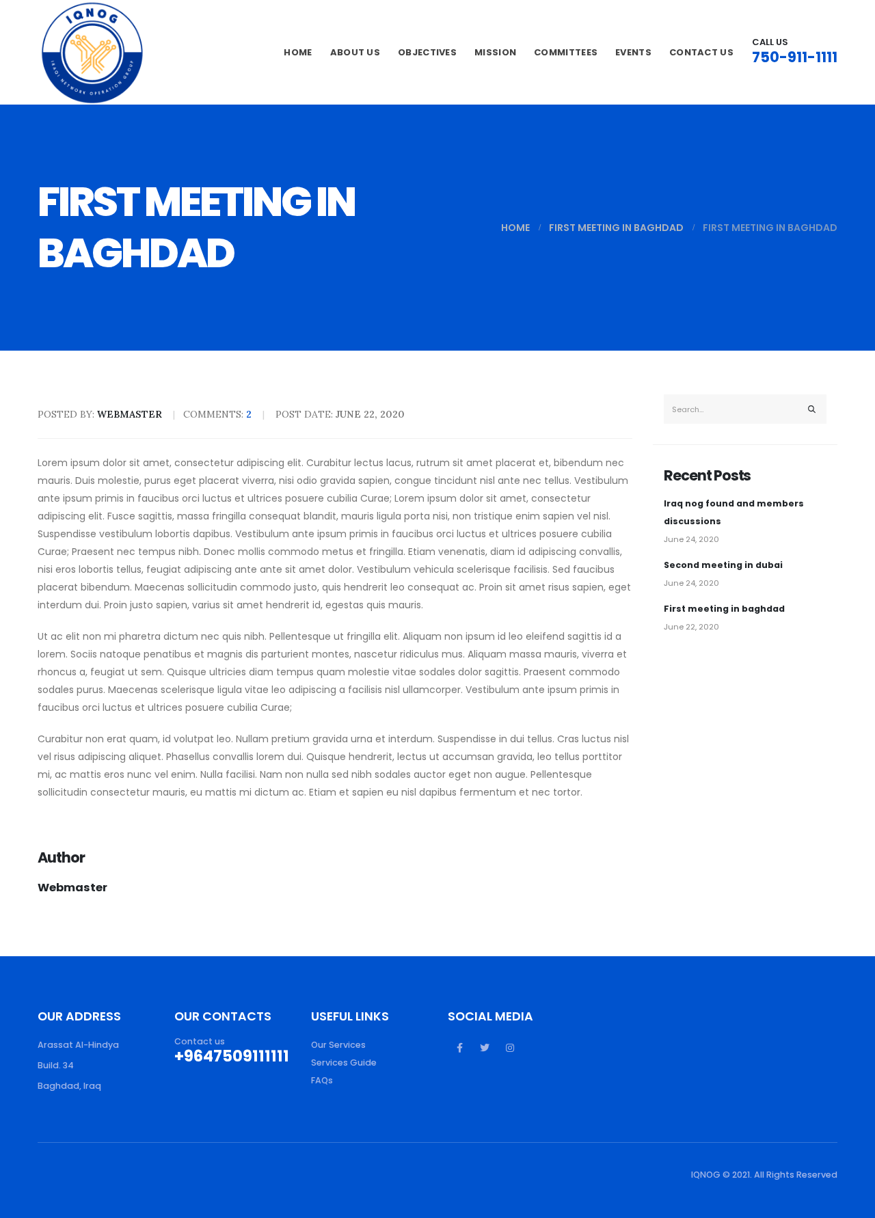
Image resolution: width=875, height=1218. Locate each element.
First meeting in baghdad (724, 608)
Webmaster (72, 887)
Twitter (484, 1048)
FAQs (322, 1080)
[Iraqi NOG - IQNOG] (92, 52)
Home (298, 52)
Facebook (459, 1048)
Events (633, 52)
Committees (565, 52)
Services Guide (344, 1062)
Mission (495, 52)
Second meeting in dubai (723, 565)
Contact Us (701, 52)
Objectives (427, 52)
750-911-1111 (794, 57)
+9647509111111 (231, 1056)
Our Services (338, 1045)
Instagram (510, 1048)
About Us (355, 52)
